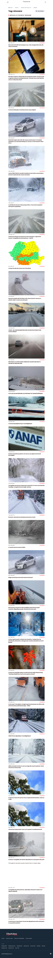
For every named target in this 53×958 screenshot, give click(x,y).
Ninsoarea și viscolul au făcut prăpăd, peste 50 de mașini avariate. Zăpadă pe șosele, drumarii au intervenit (24, 608)
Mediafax (38, 945)
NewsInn (43, 945)
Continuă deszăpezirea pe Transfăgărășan (20, 423)
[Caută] (45, 2)
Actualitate (42, 42)
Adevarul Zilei (26, 945)
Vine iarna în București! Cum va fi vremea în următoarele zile (25, 829)
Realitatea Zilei (4, 947)
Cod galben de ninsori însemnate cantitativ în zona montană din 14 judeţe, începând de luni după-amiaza (26, 486)
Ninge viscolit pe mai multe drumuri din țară (20, 577)
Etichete (16, 7)
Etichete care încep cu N (26, 7)
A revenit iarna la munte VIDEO (16, 547)
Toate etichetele (40, 11)
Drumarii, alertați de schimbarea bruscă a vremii (21, 517)
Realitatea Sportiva (11, 945)
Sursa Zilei (17, 947)
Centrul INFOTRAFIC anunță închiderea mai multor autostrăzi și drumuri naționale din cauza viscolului (25, 174)
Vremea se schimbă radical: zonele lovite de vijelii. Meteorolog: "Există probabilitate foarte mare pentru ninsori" (25, 673)
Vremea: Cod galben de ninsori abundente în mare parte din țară (26, 859)
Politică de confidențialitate (19, 938)
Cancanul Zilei (32, 945)
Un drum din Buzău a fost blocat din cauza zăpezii (22, 110)
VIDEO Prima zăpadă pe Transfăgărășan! (19, 736)
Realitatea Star (19, 945)
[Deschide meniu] (7, 2)
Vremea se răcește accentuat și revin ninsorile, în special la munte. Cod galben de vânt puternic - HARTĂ (24, 237)
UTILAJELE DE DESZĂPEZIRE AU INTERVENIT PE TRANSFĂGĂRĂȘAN (25, 393)
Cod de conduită (29, 938)
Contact (3, 938)
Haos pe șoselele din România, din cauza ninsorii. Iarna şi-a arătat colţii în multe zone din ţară (24, 299)
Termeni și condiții (9, 938)
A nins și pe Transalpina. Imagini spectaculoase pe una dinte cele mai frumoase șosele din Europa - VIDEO (26, 704)
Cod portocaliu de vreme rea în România (19, 268)
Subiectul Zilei (11, 947)
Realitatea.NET (4, 945)
